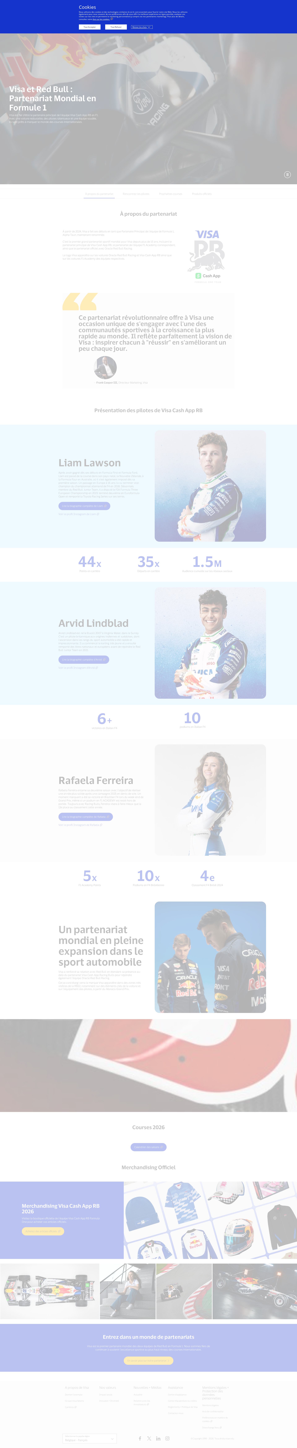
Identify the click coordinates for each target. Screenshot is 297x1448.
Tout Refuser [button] (116, 27)
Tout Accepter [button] (90, 27)
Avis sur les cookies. (101, 19)
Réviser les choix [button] (139, 27)
